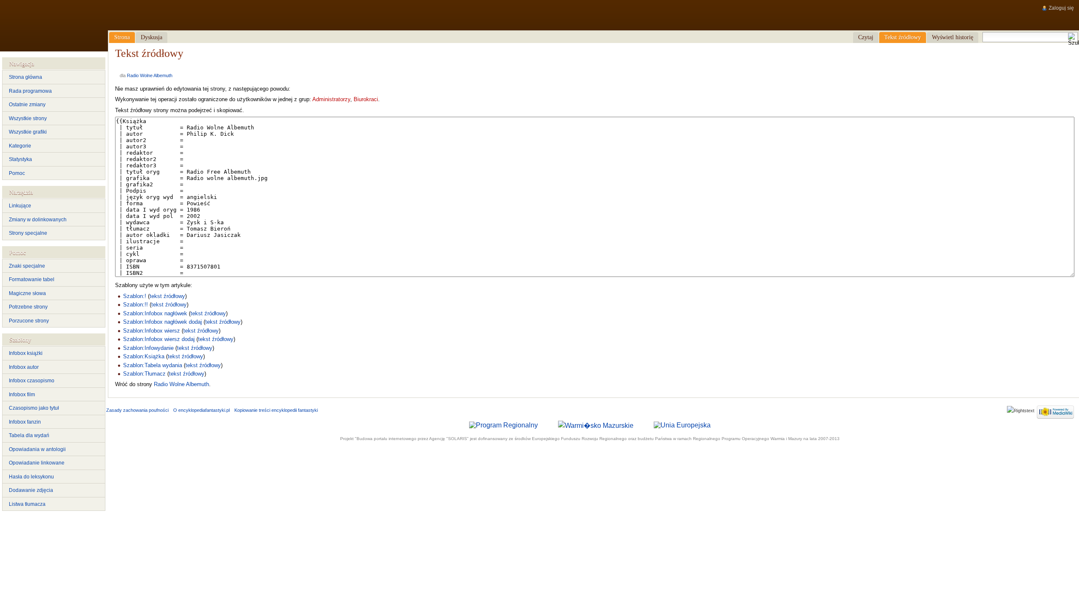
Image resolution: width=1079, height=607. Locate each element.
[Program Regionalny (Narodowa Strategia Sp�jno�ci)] (503, 425)
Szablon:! (134, 296)
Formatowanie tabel (31, 279)
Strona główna (25, 77)
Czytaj (865, 37)
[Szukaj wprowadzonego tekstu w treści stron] (1072, 39)
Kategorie (20, 146)
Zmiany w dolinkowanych (38, 220)
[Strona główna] (53, 25)
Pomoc (17, 173)
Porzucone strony (29, 321)
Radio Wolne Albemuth (149, 75)
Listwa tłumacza (27, 504)
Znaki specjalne (27, 266)
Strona (122, 37)
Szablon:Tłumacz (144, 374)
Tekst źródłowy (902, 37)
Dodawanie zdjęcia (31, 490)
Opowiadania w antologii (37, 449)
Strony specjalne (28, 233)
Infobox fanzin (25, 422)
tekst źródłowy (167, 296)
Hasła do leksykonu (31, 477)
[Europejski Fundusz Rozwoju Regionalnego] (682, 425)
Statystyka (20, 159)
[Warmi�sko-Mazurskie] (595, 425)
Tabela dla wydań (29, 435)
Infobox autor (24, 367)
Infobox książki (26, 353)
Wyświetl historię (952, 37)
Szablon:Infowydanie (148, 348)
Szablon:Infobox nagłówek (155, 313)
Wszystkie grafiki (28, 132)
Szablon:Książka (143, 356)
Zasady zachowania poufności (137, 410)
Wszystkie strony (28, 118)
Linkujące (20, 206)
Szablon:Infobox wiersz (151, 331)
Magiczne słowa (27, 293)
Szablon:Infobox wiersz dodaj (159, 339)
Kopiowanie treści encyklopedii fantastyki (276, 410)
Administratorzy (331, 99)
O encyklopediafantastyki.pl (201, 410)
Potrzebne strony (28, 307)
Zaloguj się (1061, 8)
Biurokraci (366, 99)
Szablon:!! (135, 304)
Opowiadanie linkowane (36, 463)
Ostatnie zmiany (27, 104)
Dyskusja (151, 37)
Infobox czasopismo (31, 381)
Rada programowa (30, 91)
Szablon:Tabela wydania (152, 365)
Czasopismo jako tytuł (34, 408)
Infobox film (22, 395)
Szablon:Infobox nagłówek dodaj (162, 322)
